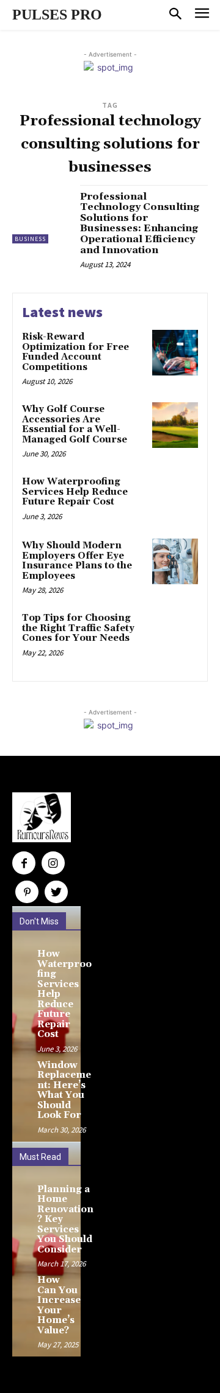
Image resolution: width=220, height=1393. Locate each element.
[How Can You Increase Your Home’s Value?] (23, 1283)
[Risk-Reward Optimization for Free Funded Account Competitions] (175, 352)
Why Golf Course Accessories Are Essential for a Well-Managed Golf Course (74, 424)
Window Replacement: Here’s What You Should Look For (64, 1091)
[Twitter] (56, 892)
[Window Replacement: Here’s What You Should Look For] (23, 1069)
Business (30, 239)
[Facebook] (23, 863)
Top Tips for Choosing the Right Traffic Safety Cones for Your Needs (78, 628)
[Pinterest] (26, 892)
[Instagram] (53, 863)
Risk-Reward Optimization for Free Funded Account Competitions (75, 352)
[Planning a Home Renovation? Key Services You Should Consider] (23, 1193)
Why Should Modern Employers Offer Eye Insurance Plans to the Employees (77, 561)
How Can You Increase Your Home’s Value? (59, 1305)
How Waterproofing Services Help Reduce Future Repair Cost (75, 492)
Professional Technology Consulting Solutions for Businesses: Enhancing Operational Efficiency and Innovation (139, 223)
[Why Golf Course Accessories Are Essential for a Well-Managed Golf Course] (175, 425)
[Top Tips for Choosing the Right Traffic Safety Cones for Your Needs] (175, 634)
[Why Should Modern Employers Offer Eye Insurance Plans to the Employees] (175, 561)
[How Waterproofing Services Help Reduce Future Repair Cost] (175, 497)
